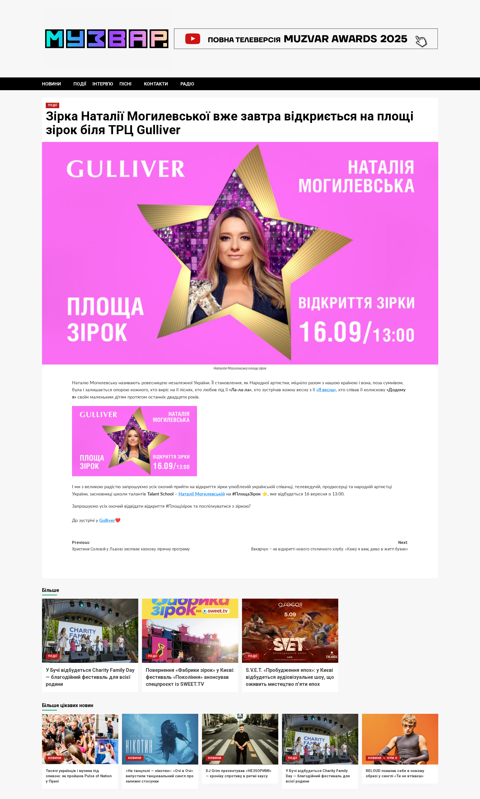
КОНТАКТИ (156, 83)
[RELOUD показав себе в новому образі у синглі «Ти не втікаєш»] (400, 739)
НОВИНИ (51, 83)
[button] (435, 83)
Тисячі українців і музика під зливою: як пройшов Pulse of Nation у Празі (79, 776)
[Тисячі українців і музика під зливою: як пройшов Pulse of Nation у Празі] (80, 739)
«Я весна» (326, 390)
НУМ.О (392, 758)
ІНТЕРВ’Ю (102, 83)
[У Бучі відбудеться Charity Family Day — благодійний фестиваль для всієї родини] (90, 631)
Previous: (131, 545)
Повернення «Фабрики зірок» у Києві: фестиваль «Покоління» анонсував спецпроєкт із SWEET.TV (190, 677)
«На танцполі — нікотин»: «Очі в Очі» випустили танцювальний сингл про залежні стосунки (160, 776)
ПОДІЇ (80, 83)
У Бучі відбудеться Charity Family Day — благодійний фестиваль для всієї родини (90, 677)
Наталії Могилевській (201, 494)
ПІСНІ (126, 83)
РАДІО (187, 83)
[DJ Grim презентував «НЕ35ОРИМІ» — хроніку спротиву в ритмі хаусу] (240, 739)
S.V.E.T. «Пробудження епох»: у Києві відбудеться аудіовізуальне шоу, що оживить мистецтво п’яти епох (290, 677)
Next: (329, 545)
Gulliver (107, 520)
